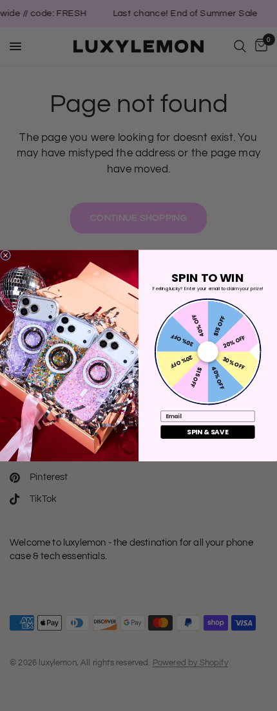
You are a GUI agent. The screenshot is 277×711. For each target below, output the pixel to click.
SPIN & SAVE (207, 431)
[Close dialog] (5, 255)
